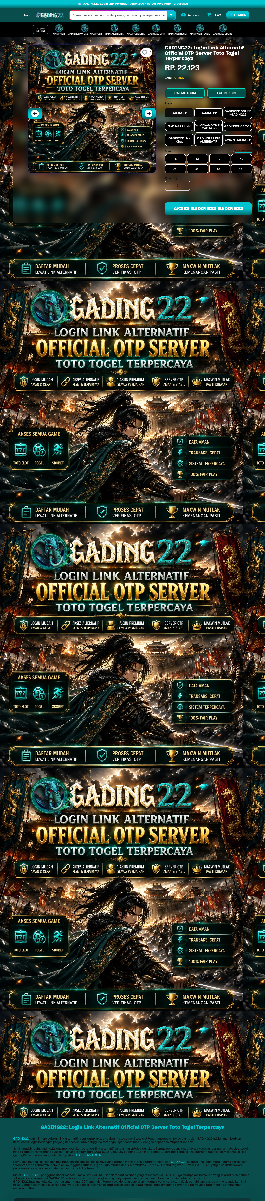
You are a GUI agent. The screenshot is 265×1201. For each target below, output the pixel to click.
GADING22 (21, 1138)
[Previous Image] (35, 113)
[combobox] (118, 15)
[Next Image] (149, 113)
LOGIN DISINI (226, 93)
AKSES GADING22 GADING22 (208, 208)
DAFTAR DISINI (185, 93)
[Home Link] (49, 15)
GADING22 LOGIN (88, 1155)
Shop (26, 15)
